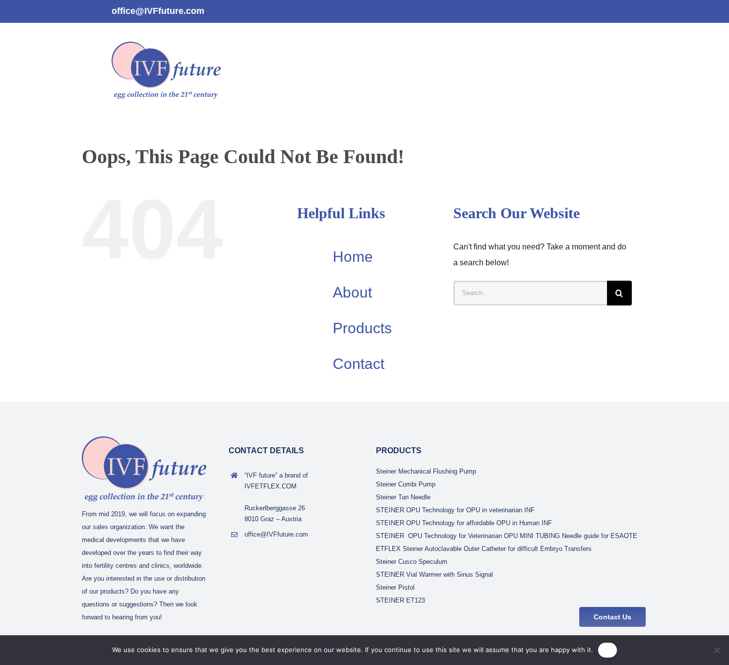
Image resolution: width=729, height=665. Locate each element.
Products (362, 328)
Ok (607, 650)
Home (353, 256)
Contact (358, 364)
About (352, 292)
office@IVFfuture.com (158, 11)
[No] (717, 650)
